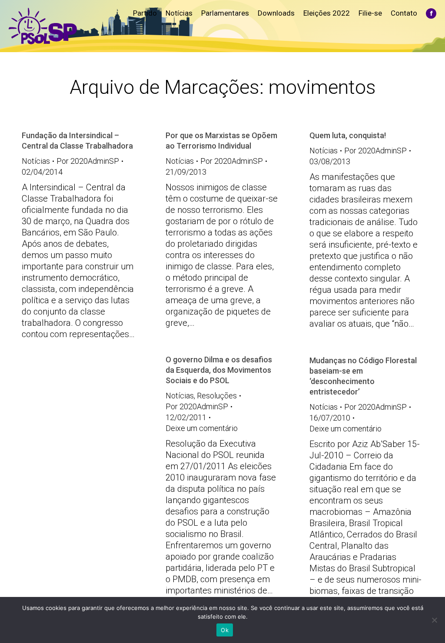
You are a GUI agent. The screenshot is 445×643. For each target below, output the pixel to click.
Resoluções (217, 395)
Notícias (36, 161)
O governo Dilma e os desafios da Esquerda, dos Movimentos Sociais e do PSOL (219, 370)
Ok (225, 629)
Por (87, 161)
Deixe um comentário (202, 428)
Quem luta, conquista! (347, 135)
